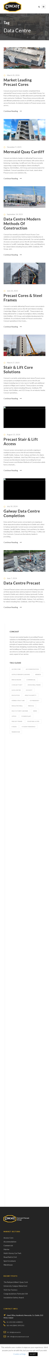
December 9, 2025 (14, 147)
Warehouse (16, 732)
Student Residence (28, 726)
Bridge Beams (16, 679)
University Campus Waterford (15, 1286)
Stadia (14, 726)
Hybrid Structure (18, 700)
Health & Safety (30, 695)
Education (16, 695)
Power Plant (26, 716)
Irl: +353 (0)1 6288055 (15, 1322)
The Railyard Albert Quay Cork (16, 1282)
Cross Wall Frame (34, 685)
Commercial (30, 679)
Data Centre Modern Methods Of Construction (22, 223)
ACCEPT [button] (33, 1354)
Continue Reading (11, 111)
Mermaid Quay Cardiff (24, 151)
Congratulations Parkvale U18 (16, 1294)
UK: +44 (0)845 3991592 (15, 1325)
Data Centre (16, 690)
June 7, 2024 (12, 578)
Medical (31, 706)
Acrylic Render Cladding (21, 674)
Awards (38, 674)
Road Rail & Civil (33, 721)
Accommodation (32, 669)
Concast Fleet (17, 685)
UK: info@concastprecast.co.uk (18, 1337)
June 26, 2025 (12, 291)
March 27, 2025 (13, 363)
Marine (6, 1249)
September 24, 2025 (15, 214)
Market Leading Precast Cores (18, 82)
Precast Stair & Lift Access (21, 441)
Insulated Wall (17, 706)
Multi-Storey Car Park (20, 711)
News (35, 711)
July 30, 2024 (12, 506)
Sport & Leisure (10, 1261)
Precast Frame (17, 721)
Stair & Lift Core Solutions (18, 369)
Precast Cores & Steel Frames (23, 297)
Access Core (16, 669)
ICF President (34, 700)
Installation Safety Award (14, 1297)
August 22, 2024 (13, 434)
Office (14, 716)
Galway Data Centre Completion (22, 513)
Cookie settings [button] (19, 1354)
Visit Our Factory (10, 1290)
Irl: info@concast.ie (14, 1332)
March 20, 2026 (13, 75)
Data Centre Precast (22, 583)
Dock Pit (29, 690)
